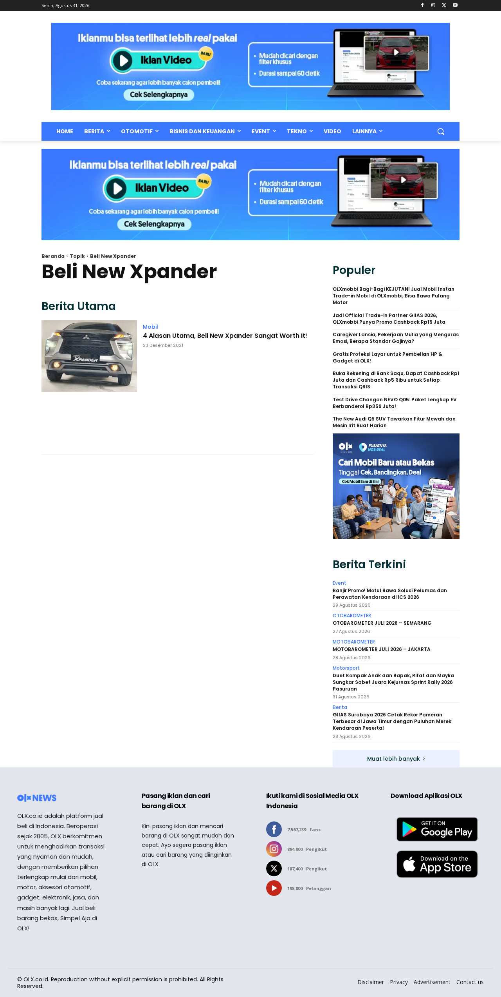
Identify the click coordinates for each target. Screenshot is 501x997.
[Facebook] (422, 5)
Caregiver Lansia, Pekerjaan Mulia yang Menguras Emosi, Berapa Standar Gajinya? (396, 338)
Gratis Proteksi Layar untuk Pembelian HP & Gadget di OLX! (387, 357)
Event (339, 583)
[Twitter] (444, 5)
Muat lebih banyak (393, 759)
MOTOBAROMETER (354, 642)
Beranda (53, 256)
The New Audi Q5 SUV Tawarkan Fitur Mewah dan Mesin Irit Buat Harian (394, 422)
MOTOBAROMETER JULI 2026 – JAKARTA (382, 649)
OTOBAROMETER (352, 615)
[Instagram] (433, 5)
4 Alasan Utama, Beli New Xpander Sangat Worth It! (225, 336)
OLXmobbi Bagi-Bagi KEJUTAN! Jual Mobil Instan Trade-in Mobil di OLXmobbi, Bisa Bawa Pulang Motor (393, 296)
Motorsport (346, 668)
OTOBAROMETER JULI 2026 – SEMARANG (382, 623)
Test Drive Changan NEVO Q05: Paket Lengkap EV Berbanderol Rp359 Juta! (395, 403)
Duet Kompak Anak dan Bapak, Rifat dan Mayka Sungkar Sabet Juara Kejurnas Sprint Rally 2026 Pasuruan (393, 682)
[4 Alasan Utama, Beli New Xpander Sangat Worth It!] (89, 383)
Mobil (150, 327)
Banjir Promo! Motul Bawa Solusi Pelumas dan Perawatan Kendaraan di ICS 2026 (390, 593)
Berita (340, 707)
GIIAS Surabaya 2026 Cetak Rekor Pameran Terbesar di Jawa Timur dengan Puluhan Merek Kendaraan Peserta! (392, 721)
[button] (440, 131)
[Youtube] (455, 5)
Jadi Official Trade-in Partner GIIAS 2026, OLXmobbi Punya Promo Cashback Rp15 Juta (389, 318)
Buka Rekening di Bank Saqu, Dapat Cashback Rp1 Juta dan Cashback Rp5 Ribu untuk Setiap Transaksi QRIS (396, 380)
